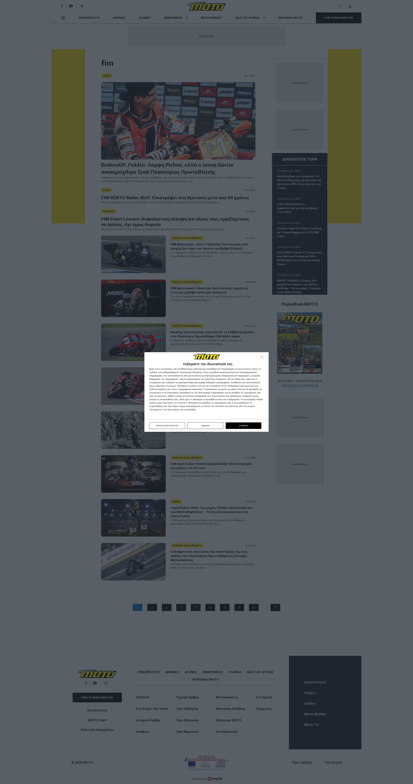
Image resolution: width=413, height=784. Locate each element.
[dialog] (206, 392)
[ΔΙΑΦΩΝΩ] (262, 358)
